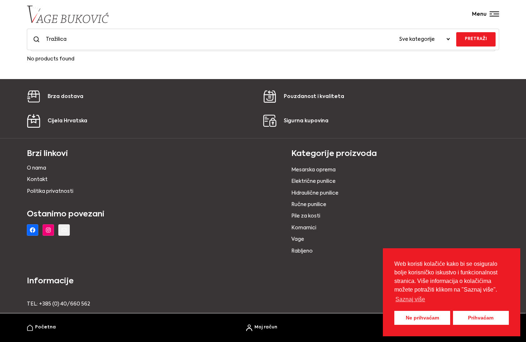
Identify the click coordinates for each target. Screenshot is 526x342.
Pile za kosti (305, 216)
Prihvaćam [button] (480, 318)
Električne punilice (313, 181)
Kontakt (37, 179)
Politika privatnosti (50, 191)
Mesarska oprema (313, 169)
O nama (36, 168)
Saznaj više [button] (410, 299)
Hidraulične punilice (315, 193)
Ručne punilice (308, 204)
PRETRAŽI (476, 39)
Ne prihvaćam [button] (422, 318)
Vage (297, 239)
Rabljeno (302, 251)
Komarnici (303, 227)
